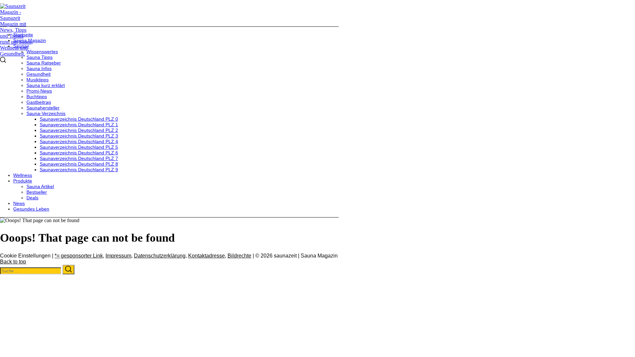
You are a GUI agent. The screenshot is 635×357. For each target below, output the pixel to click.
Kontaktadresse (206, 255)
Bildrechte (239, 255)
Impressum (118, 255)
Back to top (13, 261)
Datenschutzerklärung (160, 255)
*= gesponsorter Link (79, 255)
